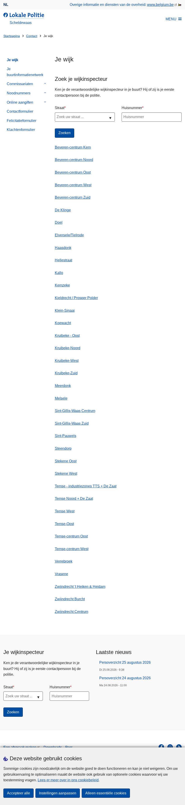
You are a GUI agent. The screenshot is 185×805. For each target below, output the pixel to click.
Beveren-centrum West (73, 185)
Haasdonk (63, 248)
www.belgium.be (160, 5)
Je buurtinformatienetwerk (25, 72)
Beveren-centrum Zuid (72, 197)
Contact (31, 36)
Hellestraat (63, 260)
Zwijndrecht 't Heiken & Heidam (80, 587)
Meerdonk (63, 386)
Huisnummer (132, 108)
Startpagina (11, 36)
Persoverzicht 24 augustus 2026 (125, 678)
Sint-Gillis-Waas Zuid (72, 423)
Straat (59, 108)
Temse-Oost (64, 524)
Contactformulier (20, 111)
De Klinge (63, 210)
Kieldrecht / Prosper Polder (76, 298)
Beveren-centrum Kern (73, 147)
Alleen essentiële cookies (105, 793)
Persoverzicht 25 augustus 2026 (125, 662)
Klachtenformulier (21, 130)
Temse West (64, 511)
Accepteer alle (18, 793)
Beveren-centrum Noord (74, 160)
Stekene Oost (65, 461)
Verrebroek (63, 561)
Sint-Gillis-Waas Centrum (75, 411)
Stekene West (66, 473)
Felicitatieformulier (21, 121)
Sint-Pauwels (65, 436)
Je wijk (12, 60)
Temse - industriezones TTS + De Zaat (85, 486)
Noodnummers (18, 93)
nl (5, 5)
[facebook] (161, 747)
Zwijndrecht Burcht (70, 599)
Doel (58, 222)
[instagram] (170, 747)
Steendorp (63, 448)
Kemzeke (62, 285)
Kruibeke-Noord (67, 348)
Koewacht (63, 323)
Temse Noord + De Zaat (74, 498)
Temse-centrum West (71, 549)
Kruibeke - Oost (67, 335)
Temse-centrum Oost (71, 536)
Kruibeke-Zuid (66, 373)
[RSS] (179, 747)
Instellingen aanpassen (57, 793)
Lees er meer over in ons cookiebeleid (68, 780)
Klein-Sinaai (65, 310)
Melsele (61, 398)
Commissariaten (20, 84)
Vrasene (61, 574)
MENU (171, 19)
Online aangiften (20, 102)
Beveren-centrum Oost (73, 172)
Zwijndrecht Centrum (71, 612)
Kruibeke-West (67, 361)
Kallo (59, 273)
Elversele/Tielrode (69, 235)
